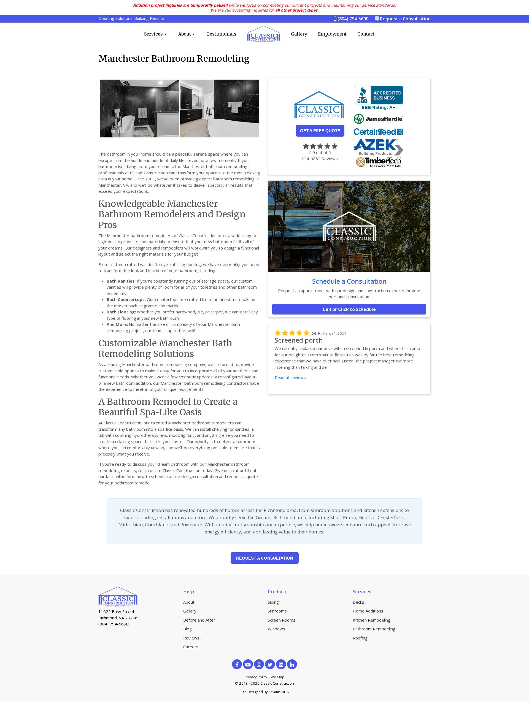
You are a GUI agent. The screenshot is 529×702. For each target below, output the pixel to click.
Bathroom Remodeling (374, 628)
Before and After (199, 620)
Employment (332, 34)
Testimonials (221, 34)
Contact (365, 34)
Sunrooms (277, 611)
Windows (276, 628)
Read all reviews (290, 377)
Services (153, 34)
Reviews (191, 638)
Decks (358, 602)
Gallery (299, 34)
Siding (273, 602)
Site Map (277, 676)
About (184, 34)
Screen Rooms (281, 620)
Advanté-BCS (278, 692)
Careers (190, 646)
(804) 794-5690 (352, 19)
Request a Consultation (405, 19)
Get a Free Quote (320, 130)
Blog (187, 628)
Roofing (360, 638)
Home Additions (368, 611)
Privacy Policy (256, 676)
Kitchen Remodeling (371, 620)
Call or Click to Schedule (349, 309)
